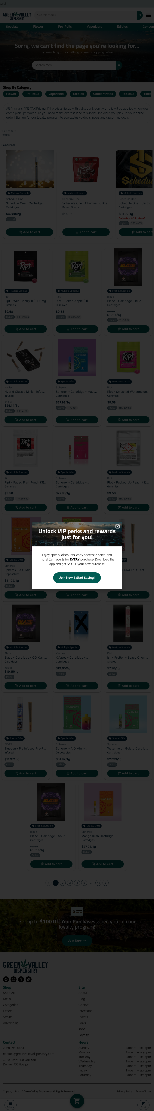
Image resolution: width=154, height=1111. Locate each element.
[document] (77, 555)
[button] (117, 526)
